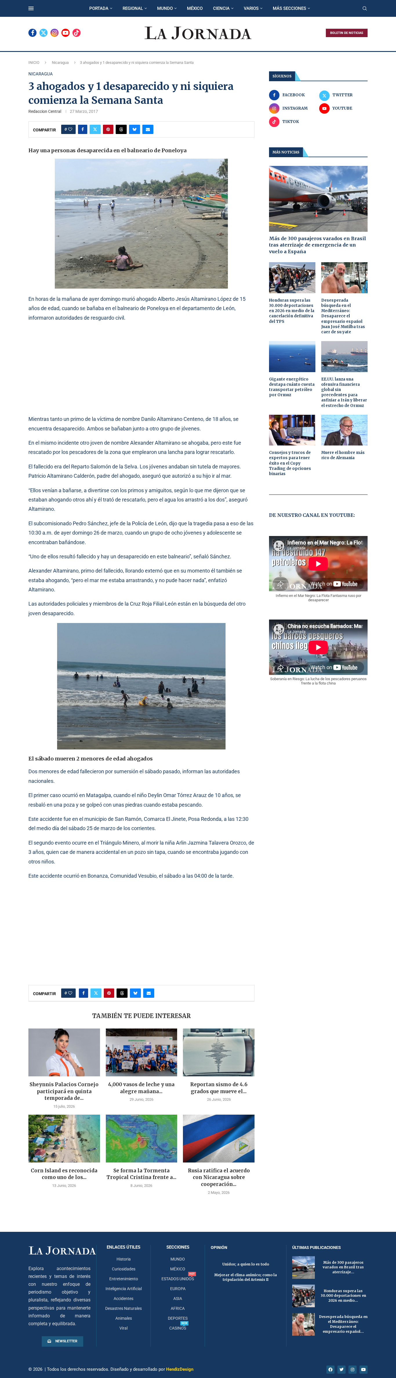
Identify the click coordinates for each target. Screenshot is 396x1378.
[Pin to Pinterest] (108, 129)
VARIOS (251, 8)
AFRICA (178, 1308)
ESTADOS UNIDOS (177, 1279)
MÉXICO (195, 8)
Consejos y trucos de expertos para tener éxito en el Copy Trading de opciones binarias (290, 463)
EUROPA (178, 1289)
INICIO (33, 62)
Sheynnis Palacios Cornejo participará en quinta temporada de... (64, 1091)
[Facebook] (32, 33)
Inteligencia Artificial (124, 1289)
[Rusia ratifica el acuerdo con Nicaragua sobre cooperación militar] (219, 1138)
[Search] (365, 8)
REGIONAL (133, 8)
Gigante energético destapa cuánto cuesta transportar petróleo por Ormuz (292, 387)
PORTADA (98, 8)
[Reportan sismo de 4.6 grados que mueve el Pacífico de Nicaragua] (219, 1052)
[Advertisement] (141, 368)
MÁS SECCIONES (289, 8)
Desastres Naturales (123, 1308)
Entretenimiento (123, 1279)
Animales (123, 1318)
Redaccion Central (44, 111)
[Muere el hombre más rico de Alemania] (344, 430)
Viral (123, 1328)
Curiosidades (123, 1269)
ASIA (177, 1298)
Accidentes (123, 1298)
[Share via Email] (147, 129)
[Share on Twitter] (95, 129)
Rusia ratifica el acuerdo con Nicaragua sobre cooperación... (219, 1177)
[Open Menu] (31, 8)
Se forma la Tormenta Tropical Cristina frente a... (141, 1174)
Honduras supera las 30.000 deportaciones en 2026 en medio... (343, 1296)
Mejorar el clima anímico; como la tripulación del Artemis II (245, 1277)
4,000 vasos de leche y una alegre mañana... (141, 1088)
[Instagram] (54, 33)
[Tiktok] (76, 33)
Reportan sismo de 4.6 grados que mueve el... (219, 1088)
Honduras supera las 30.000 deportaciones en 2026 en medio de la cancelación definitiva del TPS (291, 311)
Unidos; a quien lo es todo (245, 1264)
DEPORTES (178, 1318)
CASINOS (177, 1328)
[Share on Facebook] (82, 129)
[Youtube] (65, 33)
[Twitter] (43, 33)
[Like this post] (70, 129)
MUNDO (165, 8)
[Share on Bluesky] (134, 129)
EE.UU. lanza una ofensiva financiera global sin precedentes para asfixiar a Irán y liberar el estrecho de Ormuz (344, 392)
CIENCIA (221, 8)
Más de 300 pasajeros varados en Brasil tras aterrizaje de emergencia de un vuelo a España (317, 245)
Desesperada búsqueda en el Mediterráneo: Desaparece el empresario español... (343, 1323)
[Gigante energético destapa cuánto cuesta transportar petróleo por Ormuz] (292, 356)
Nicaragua (60, 62)
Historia (124, 1259)
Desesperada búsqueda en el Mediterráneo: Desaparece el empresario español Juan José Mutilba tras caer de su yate (343, 316)
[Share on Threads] (121, 129)
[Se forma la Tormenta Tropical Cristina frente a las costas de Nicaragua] (141, 1138)
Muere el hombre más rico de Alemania (343, 455)
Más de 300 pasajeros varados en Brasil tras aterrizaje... (343, 1267)
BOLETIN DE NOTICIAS (346, 33)
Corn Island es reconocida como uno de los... (64, 1174)
